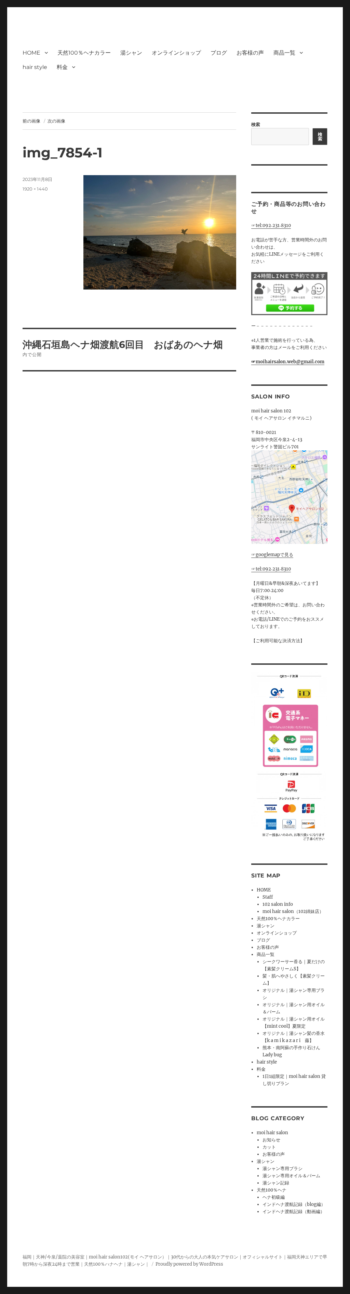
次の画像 (56, 121)
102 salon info (277, 904)
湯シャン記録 (275, 1183)
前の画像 (31, 121)
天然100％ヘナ (271, 1190)
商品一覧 (284, 53)
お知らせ (271, 1140)
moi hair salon (272, 1133)
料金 (62, 67)
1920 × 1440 (35, 189)
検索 (255, 124)
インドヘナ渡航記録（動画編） (293, 1211)
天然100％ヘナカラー (84, 53)
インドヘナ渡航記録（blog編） (293, 1204)
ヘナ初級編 (273, 1197)
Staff (267, 897)
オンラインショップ (176, 53)
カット (269, 1147)
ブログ (219, 53)
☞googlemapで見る (272, 555)
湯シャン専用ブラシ (282, 1168)
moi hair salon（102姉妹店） (293, 911)
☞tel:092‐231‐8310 (271, 225)
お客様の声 (250, 53)
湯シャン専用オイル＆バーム (291, 1176)
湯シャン (131, 53)
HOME (31, 53)
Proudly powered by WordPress (189, 1264)
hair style (35, 67)
